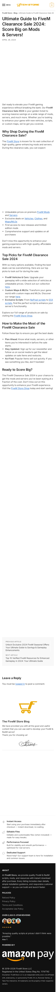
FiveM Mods (43, 212)
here (7, 287)
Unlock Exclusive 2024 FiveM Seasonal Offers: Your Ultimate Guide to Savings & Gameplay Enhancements (27, 647)
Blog (15, 13)
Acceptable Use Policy (12, 909)
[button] (51, 5)
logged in (20, 684)
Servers (13, 215)
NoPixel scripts (38, 299)
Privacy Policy (8, 901)
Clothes (38, 218)
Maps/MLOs (11, 221)
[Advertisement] (28, 73)
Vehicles (29, 218)
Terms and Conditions (12, 905)
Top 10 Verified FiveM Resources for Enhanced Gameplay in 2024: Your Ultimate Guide (27, 659)
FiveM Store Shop (23, 315)
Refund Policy (8, 897)
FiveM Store (7, 13)
